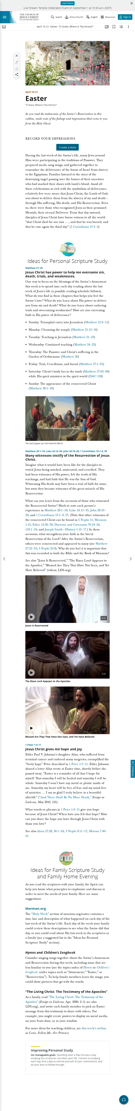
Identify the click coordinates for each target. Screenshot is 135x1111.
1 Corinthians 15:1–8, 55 (93, 451)
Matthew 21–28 (34, 268)
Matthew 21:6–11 (96, 322)
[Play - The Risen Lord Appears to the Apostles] (31, 672)
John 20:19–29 (71, 451)
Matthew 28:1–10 (41, 388)
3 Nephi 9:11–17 (76, 831)
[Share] (16, 74)
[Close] (16, 55)
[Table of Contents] (4, 26)
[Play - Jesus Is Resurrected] (31, 617)
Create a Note (67, 147)
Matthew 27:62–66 (96, 371)
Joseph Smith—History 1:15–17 (65, 529)
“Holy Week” (40, 914)
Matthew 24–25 (84, 345)
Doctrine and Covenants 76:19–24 (76, 525)
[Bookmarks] (114, 26)
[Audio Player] (123, 1099)
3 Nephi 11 (85, 520)
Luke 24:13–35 (54, 451)
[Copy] (16, 69)
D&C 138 (95, 376)
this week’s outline (94, 1028)
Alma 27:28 (44, 831)
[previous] (4, 559)
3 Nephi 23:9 (47, 548)
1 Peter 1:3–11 (33, 745)
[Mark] (16, 62)
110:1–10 (31, 529)
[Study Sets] (106, 26)
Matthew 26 (70, 357)
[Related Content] (121, 26)
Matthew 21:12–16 (84, 330)
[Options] (128, 26)
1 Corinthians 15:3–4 (84, 227)
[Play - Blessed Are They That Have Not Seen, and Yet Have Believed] (31, 728)
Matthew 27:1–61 (91, 364)
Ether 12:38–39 (42, 525)
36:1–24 (59, 831)
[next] (130, 559)
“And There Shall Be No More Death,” (65, 797)
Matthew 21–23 (83, 337)
